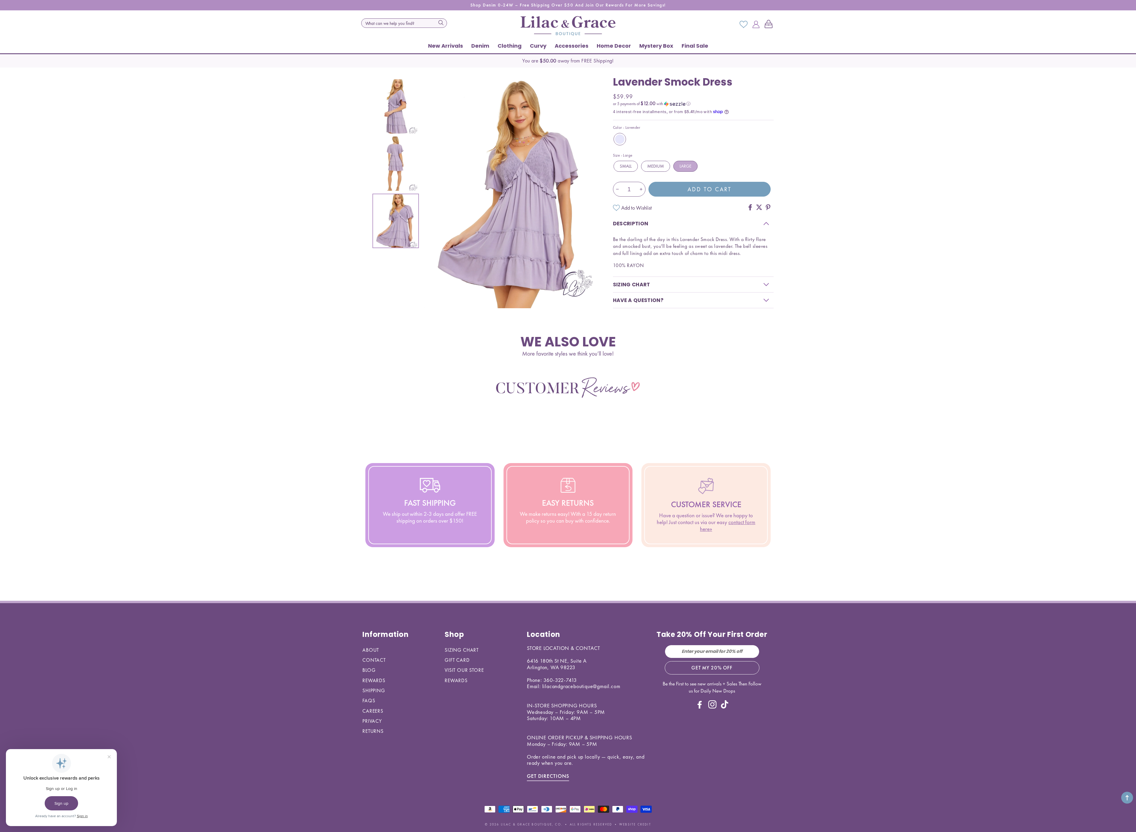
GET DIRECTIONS (548, 775)
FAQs (368, 700)
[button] (769, 24)
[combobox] (404, 23)
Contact (374, 660)
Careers (372, 711)
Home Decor (614, 45)
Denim (480, 45)
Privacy (372, 721)
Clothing (510, 45)
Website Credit (635, 824)
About (370, 650)
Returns (373, 731)
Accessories (571, 45)
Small (626, 166)
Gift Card (457, 660)
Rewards (373, 680)
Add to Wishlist (636, 207)
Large (685, 166)
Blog (368, 670)
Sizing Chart (462, 650)
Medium (655, 166)
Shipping (373, 690)
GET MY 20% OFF (711, 667)
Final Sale (695, 45)
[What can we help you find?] (440, 22)
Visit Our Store (464, 670)
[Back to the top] (1127, 798)
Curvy (538, 45)
